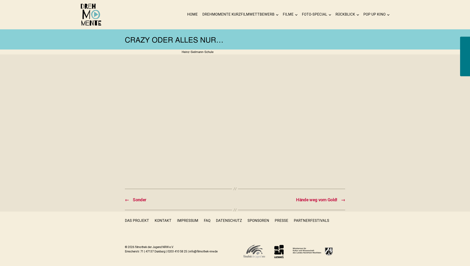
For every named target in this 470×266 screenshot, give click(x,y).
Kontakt (163, 220)
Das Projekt (137, 220)
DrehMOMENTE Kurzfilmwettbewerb (238, 14)
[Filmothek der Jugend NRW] (254, 251)
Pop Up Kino (374, 14)
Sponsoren (258, 220)
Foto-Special (314, 14)
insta (127, 228)
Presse (281, 220)
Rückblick (345, 14)
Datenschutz (229, 220)
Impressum (187, 220)
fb (337, 220)
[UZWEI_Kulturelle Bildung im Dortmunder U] (279, 251)
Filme (288, 14)
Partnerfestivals (311, 220)
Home (192, 14)
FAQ (207, 220)
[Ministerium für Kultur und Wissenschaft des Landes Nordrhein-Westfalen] (313, 251)
